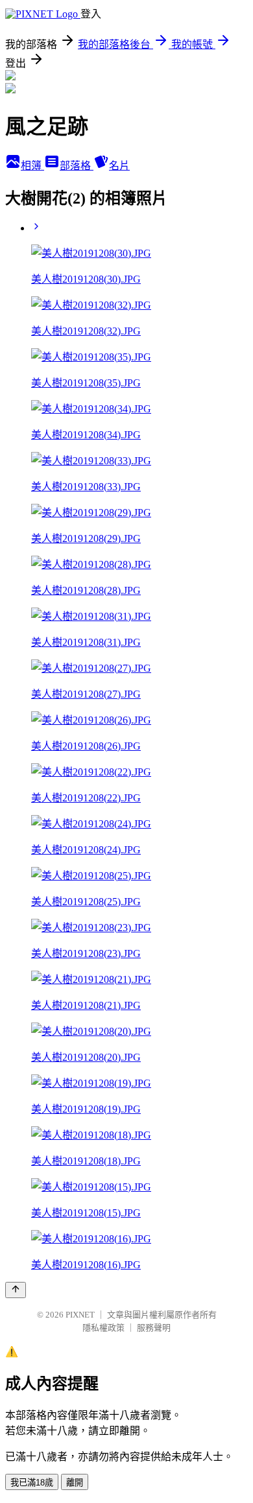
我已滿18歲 (31, 1482)
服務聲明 (154, 1327)
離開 (74, 1482)
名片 (119, 165)
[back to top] (15, 1290)
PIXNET (80, 1315)
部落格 (76, 165)
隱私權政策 (103, 1327)
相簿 (32, 165)
